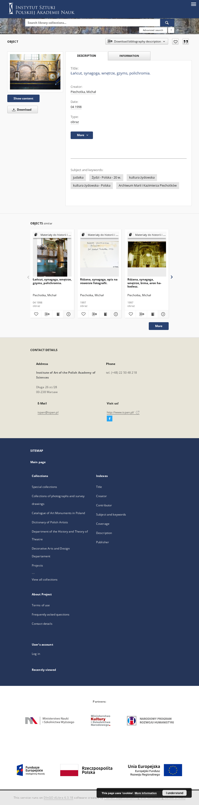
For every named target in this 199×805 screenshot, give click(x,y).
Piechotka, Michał (83, 92)
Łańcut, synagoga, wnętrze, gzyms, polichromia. (52, 281)
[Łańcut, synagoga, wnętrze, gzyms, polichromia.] (35, 71)
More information (146, 793)
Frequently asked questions (50, 614)
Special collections (44, 487)
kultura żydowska (142, 177)
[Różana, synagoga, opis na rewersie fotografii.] (99, 254)
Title (99, 487)
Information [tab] (129, 56)
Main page (38, 462)
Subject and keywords (111, 514)
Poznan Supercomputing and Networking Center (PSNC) (144, 798)
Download (24, 109)
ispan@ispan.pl (48, 412)
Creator (101, 496)
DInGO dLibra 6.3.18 (58, 798)
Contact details (42, 624)
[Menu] (193, 4)
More (158, 326)
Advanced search (153, 30)
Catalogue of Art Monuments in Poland (58, 513)
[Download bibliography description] (46, 314)
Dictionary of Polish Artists (50, 522)
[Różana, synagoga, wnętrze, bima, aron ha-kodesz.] (147, 254)
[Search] (167, 22)
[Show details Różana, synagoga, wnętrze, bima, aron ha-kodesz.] (162, 314)
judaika (78, 177)
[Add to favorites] (175, 41)
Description (104, 533)
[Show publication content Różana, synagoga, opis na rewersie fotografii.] (105, 314)
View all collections (45, 579)
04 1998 (76, 107)
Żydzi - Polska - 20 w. (106, 177)
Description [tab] (86, 56)
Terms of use (41, 605)
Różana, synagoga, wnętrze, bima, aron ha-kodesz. (144, 282)
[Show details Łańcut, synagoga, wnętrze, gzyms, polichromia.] (68, 314)
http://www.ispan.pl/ (121, 412)
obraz (75, 122)
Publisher (102, 542)
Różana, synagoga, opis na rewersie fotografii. (98, 281)
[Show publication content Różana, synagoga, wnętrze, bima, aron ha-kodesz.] (152, 314)
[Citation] (185, 41)
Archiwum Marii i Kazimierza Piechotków (148, 185)
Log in (36, 654)
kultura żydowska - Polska (91, 185)
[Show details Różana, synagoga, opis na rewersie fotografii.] (115, 314)
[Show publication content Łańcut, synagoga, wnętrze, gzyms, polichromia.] (57, 314)
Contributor (104, 505)
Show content (23, 98)
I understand (174, 793)
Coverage (102, 524)
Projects (37, 565)
